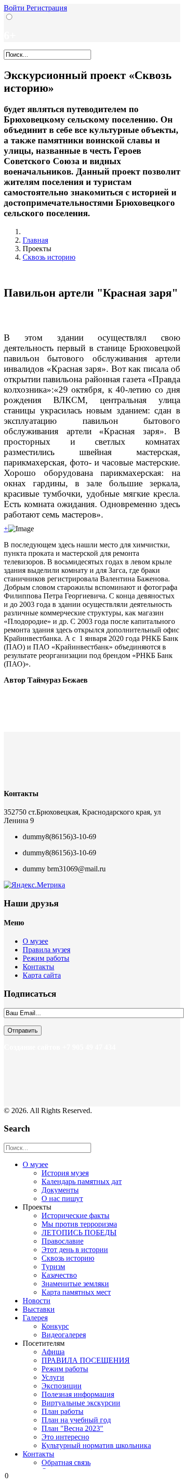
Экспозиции (62, 1386)
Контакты (38, 967)
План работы (63, 1411)
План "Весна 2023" (72, 1428)
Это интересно (65, 1437)
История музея (65, 1173)
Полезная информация (78, 1394)
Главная (35, 240)
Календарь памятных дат (82, 1181)
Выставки (39, 1309)
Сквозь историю (49, 257)
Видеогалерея (64, 1335)
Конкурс (55, 1326)
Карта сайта (42, 975)
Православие (63, 1241)
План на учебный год (76, 1420)
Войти (15, 8)
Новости (36, 1301)
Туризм (53, 1267)
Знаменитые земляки (75, 1284)
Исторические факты (75, 1215)
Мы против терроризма (79, 1224)
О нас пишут (62, 1198)
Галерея (35, 1318)
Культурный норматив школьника (96, 1445)
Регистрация (46, 8)
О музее (35, 941)
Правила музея (46, 950)
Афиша (53, 1352)
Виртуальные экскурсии (81, 1403)
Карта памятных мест (76, 1292)
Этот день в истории (75, 1250)
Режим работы (46, 958)
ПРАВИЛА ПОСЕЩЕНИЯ (86, 1360)
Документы (60, 1190)
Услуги (53, 1377)
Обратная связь (66, 1462)
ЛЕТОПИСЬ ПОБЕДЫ (79, 1233)
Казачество (59, 1275)
